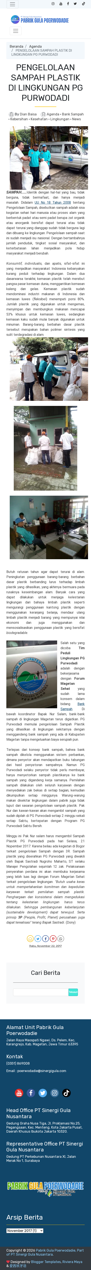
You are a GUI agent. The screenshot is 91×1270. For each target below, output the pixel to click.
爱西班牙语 (18, 1266)
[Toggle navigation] (12, 4)
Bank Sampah (73, 114)
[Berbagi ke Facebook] (45, 938)
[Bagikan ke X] (37, 938)
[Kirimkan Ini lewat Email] (30, 938)
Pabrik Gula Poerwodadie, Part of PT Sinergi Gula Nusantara (45, 1252)
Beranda (16, 46)
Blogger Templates (46, 1262)
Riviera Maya (72, 1262)
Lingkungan (60, 119)
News (76, 119)
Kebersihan (19, 119)
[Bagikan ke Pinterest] (53, 938)
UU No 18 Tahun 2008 (53, 203)
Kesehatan (39, 119)
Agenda (35, 46)
